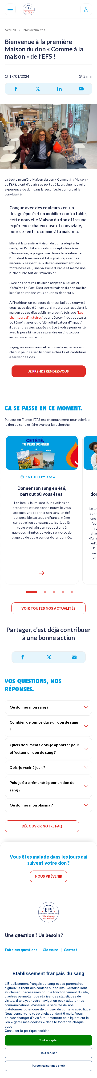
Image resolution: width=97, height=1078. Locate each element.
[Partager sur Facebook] (15, 88)
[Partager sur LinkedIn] (59, 88)
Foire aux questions (21, 950)
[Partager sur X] (37, 88)
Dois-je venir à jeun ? (27, 767)
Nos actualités (34, 30)
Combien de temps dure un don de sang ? (44, 726)
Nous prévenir (48, 876)
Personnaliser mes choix (48, 1065)
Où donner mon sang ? (29, 707)
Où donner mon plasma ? (31, 805)
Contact (70, 950)
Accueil (10, 30)
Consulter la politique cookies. (27, 1031)
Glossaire (50, 950)
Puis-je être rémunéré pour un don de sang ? (42, 786)
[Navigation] (10, 9)
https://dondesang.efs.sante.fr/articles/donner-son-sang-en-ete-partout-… (42, 573)
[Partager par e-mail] (81, 89)
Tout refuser (48, 1053)
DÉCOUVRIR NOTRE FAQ (42, 826)
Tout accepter (48, 1040)
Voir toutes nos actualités (48, 608)
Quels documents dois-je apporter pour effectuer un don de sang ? (44, 748)
